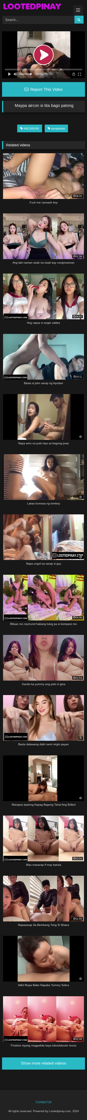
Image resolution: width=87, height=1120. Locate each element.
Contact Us (44, 1102)
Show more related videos (43, 1063)
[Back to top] (74, 1108)
